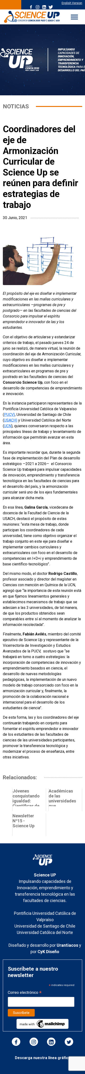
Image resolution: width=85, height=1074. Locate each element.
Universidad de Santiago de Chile (44, 926)
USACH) (10, 420)
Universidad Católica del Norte (45, 932)
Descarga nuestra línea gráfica (42, 1058)
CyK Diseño (48, 951)
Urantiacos (68, 945)
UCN (7, 426)
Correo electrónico (25, 993)
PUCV (9, 414)
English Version (72, 3)
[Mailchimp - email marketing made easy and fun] (42, 1023)
